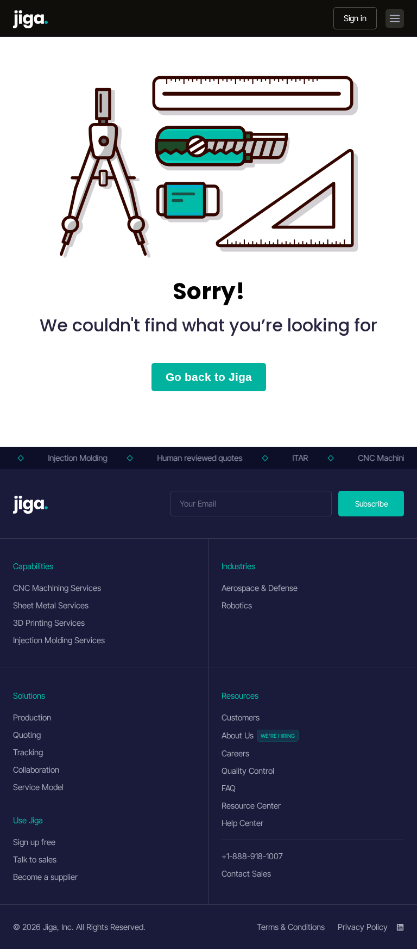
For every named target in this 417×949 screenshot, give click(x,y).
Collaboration (36, 770)
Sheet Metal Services (51, 605)
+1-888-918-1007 (252, 856)
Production (32, 717)
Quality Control (248, 771)
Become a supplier (45, 877)
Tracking (28, 752)
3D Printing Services (49, 623)
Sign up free (34, 842)
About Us (238, 735)
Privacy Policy (363, 927)
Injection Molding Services (59, 640)
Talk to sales (34, 859)
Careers (235, 753)
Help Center (242, 823)
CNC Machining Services (57, 588)
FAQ (229, 788)
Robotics (237, 605)
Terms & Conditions (291, 927)
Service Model (38, 787)
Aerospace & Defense (260, 588)
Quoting (27, 735)
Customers (241, 717)
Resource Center (251, 805)
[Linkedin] (400, 927)
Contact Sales (246, 873)
